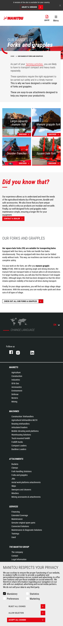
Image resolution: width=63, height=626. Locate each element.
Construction (16, 376)
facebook (9, 352)
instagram (20, 352)
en (55, 324)
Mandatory (12, 593)
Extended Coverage (19, 515)
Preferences (13, 598)
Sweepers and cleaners (21, 489)
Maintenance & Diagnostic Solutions (26, 530)
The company (17, 552)
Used (13, 537)
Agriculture (16, 372)
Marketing (35, 598)
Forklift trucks (17, 442)
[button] (55, 18)
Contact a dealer (12, 218)
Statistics (34, 593)
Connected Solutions (20, 526)
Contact (14, 556)
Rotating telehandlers (20, 424)
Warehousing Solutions (21, 434)
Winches (15, 493)
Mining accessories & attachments (26, 497)
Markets (13, 367)
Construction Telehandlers (22, 416)
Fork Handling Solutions (21, 471)
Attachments (16, 459)
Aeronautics (16, 387)
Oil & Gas (15, 383)
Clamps (14, 468)
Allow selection (16, 613)
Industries (15, 380)
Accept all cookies (17, 620)
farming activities (34, 64)
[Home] (14, 18)
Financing (15, 512)
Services (13, 506)
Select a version (29, 7)
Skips (13, 486)
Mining (14, 401)
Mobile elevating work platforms (25, 431)
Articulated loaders (19, 427)
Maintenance (17, 519)
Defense (15, 394)
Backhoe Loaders (18, 449)
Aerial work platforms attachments (26, 482)
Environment (16, 390)
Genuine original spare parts (23, 522)
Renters (14, 398)
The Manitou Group (19, 547)
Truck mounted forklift (20, 438)
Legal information (18, 559)
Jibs (13, 478)
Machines (14, 411)
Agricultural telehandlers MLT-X (24, 420)
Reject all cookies (17, 606)
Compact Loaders (18, 445)
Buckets (14, 464)
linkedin (34, 352)
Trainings (15, 533)
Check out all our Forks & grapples (20, 301)
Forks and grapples (19, 475)
